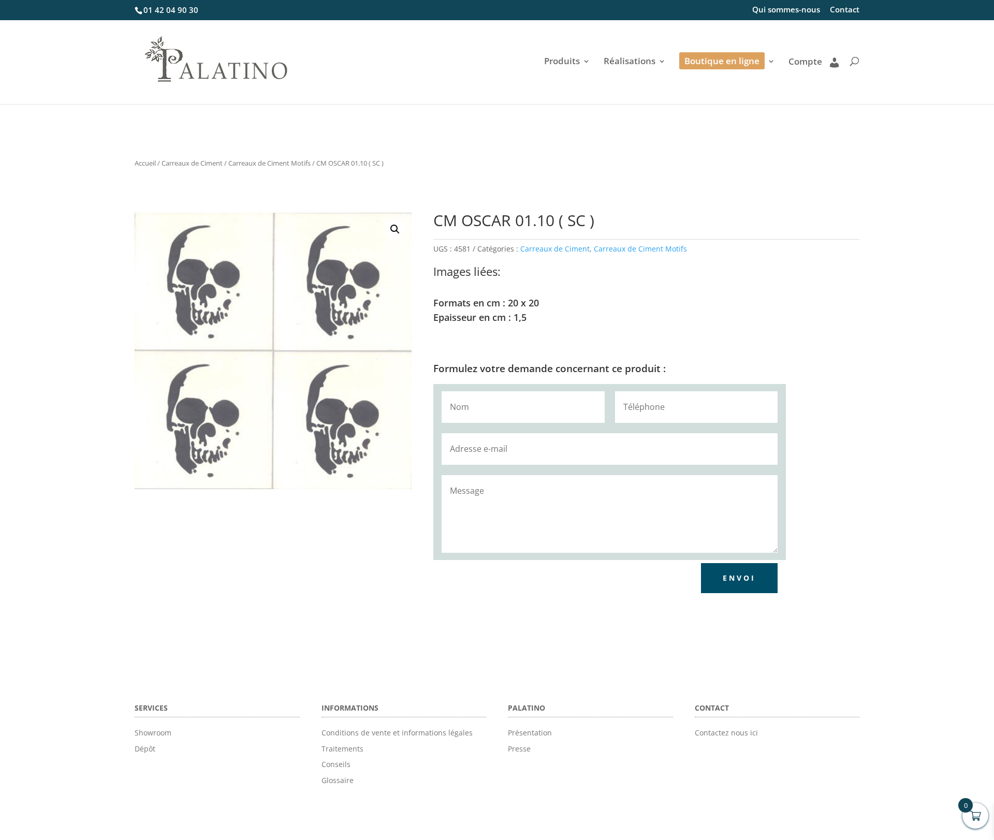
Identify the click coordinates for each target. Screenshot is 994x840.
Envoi (739, 578)
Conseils (335, 764)
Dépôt (145, 749)
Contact (844, 10)
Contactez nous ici (726, 733)
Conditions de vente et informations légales (397, 733)
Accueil (145, 163)
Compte (805, 62)
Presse (519, 749)
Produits (562, 62)
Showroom (153, 733)
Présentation (530, 733)
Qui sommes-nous (786, 10)
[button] (395, 229)
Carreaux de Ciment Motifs (269, 163)
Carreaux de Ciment (192, 163)
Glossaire (337, 780)
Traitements (342, 749)
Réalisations (629, 62)
